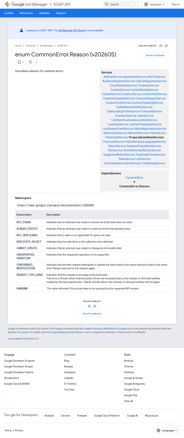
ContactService (120, 89)
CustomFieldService (118, 102)
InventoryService (125, 115)
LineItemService (118, 124)
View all (128, 401)
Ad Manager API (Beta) (72, 30)
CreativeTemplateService (119, 98)
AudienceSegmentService (118, 81)
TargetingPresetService (150, 154)
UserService (143, 159)
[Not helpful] (166, 45)
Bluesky (68, 366)
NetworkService (138, 133)
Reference (26, 13)
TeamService (126, 159)
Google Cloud (131, 389)
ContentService (111, 94)
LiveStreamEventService (117, 128)
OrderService (157, 133)
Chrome (128, 366)
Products (30, 45)
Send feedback (155, 55)
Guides (8, 13)
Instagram (70, 372)
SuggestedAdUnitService (119, 154)
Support (61, 13)
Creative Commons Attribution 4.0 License (105, 328)
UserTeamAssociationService (122, 163)
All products (151, 415)
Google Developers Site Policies (66, 332)
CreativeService (132, 94)
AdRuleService (113, 77)
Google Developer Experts (18, 372)
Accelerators (11, 378)
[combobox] (121, 4)
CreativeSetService (155, 94)
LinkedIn (68, 378)
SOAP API (62, 4)
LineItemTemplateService (145, 124)
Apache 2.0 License (18, 332)
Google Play (130, 395)
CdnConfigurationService (151, 81)
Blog (66, 360)
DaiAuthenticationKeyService (134, 107)
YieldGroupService (153, 163)
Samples (44, 13)
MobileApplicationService (150, 128)
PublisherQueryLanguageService (145, 141)
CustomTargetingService (147, 102)
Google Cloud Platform (107, 415)
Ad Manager (37, 4)
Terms (8, 430)
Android (128, 360)
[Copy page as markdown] (30, 62)
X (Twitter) (70, 383)
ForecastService (151, 111)
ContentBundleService (144, 89)
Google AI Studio (133, 378)
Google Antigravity (134, 383)
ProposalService (113, 141)
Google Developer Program (19, 360)
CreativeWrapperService (150, 98)
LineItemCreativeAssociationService (134, 120)
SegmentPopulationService (144, 146)
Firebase (129, 372)
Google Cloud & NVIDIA (17, 383)
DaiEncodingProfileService (124, 111)
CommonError (134, 177)
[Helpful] (161, 45)
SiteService (115, 150)
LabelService (145, 115)
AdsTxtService (156, 77)
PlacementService (116, 137)
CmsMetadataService (123, 85)
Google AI (132, 415)
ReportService (117, 146)
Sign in (176, 4)
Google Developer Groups (18, 366)
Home (18, 45)
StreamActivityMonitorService (142, 150)
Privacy (19, 430)
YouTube (69, 389)
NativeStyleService (115, 133)
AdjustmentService (134, 77)
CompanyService (148, 85)
